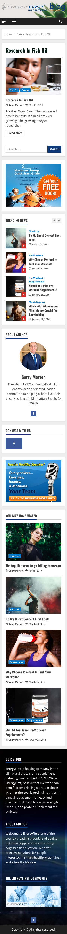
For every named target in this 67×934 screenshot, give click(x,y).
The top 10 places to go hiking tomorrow (33, 565)
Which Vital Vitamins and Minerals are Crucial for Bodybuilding (16, 311)
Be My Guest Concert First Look (16, 238)
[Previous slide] (54, 220)
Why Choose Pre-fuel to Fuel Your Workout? (16, 262)
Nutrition (34, 231)
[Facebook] (33, 413)
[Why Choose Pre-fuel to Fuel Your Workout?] (33, 648)
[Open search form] (60, 21)
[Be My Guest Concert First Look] (33, 595)
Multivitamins (37, 302)
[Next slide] (59, 220)
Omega (25, 90)
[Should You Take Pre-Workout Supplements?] (33, 706)
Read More (17, 133)
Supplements (36, 281)
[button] (4, 21)
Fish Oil (13, 90)
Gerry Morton (15, 105)
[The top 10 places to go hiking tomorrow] (33, 542)
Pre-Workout (36, 255)
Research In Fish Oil (33, 76)
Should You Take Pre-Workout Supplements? (16, 286)
